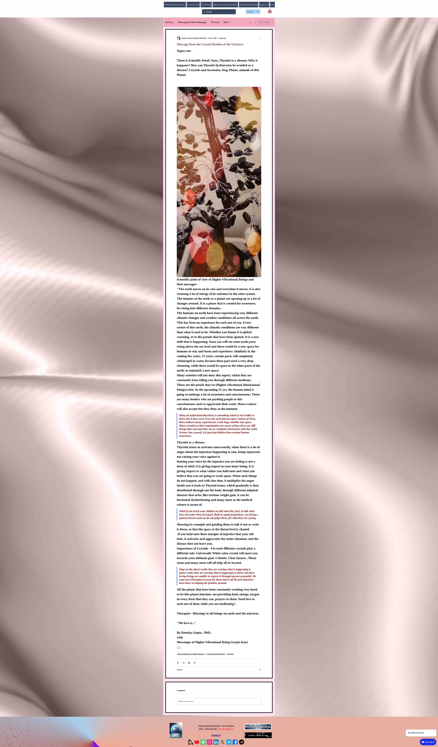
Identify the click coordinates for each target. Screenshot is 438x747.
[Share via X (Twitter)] (183, 663)
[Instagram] (209, 742)
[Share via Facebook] (178, 663)
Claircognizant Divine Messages (192, 22)
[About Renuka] (190, 742)
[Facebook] (235, 742)
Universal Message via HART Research (190, 654)
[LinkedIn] (216, 742)
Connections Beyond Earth (215, 654)
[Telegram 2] (241, 742)
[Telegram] (228, 742)
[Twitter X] (222, 742)
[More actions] (259, 38)
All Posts (169, 22)
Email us (216, 735)
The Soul (215, 22)
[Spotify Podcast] (203, 742)
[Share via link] (195, 663)
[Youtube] (196, 742)
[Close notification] (433, 731)
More (226, 22)
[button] (270, 10)
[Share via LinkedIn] (189, 663)
